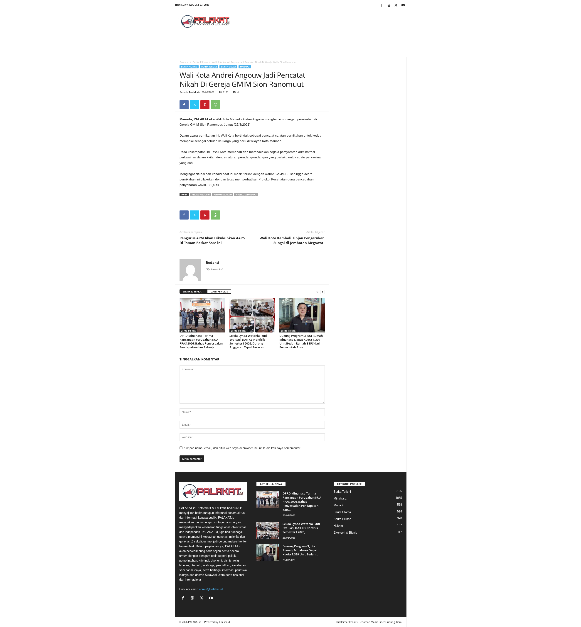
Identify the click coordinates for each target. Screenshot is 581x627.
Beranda (184, 62)
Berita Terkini (209, 66)
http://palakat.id (214, 269)
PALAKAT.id (195, 622)
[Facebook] (382, 5)
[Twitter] (396, 5)
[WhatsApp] (215, 104)
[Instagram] (389, 5)
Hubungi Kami (393, 622)
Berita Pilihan (200, 62)
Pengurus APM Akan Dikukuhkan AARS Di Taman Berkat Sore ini (212, 240)
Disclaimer (342, 622)
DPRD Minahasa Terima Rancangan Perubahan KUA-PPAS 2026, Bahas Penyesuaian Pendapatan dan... (302, 501)
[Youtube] (403, 5)
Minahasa (340, 498)
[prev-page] (317, 291)
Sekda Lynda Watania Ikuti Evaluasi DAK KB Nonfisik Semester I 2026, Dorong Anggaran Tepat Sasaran (248, 341)
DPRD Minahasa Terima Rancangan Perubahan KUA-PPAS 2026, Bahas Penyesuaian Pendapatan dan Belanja (201, 341)
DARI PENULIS (219, 291)
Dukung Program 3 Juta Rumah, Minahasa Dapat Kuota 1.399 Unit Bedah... (300, 550)
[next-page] (322, 291)
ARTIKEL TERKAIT (193, 291)
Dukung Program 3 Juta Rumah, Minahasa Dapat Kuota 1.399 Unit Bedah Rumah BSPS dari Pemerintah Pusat (301, 341)
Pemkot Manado (223, 194)
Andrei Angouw (201, 194)
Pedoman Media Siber (372, 622)
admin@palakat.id (211, 589)
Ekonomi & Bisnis (345, 532)
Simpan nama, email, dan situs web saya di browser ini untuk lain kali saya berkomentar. (242, 448)
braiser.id (224, 622)
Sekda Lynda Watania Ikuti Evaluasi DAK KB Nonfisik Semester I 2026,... (301, 528)
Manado (244, 66)
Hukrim (338, 525)
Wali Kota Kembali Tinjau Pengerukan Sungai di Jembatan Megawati (292, 240)
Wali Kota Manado (246, 194)
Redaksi (194, 92)
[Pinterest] (204, 104)
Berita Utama (228, 66)
